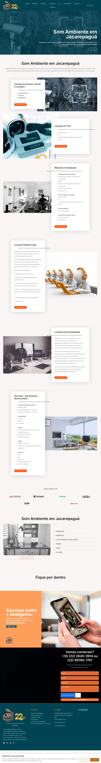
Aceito (95, 759)
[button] (67, 94)
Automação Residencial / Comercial (40, 723)
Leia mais (39, 760)
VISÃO (58, 548)
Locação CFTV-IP (35, 717)
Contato (52, 7)
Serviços (43, 3)
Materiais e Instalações (37, 713)
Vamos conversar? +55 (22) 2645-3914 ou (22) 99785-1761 (80, 656)
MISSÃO (58, 544)
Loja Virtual (67, 3)
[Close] (99, 755)
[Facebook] (4, 743)
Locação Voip (34, 719)
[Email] (10, 743)
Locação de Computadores (38, 721)
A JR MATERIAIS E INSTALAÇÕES (67, 539)
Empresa (34, 3)
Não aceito (84, 759)
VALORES (59, 552)
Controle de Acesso (36, 715)
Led (59, 3)
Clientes (77, 3)
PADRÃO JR (60, 535)
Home (27, 3)
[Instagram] (7, 743)
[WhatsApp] (14, 743)
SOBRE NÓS (60, 531)
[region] (50, 758)
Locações (52, 3)
